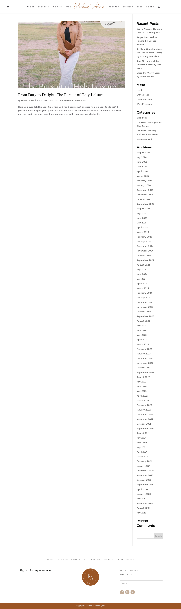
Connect (128, 7)
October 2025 (144, 199)
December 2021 (145, 414)
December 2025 (145, 190)
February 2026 (144, 180)
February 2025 (144, 236)
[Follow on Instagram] (127, 592)
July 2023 (141, 325)
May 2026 (142, 166)
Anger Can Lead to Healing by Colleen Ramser (147, 41)
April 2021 (142, 452)
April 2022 (142, 395)
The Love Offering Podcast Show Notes (68, 100)
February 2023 (144, 349)
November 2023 (145, 307)
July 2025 (141, 213)
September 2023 (145, 316)
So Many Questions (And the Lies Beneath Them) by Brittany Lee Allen (149, 53)
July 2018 (141, 512)
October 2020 (144, 480)
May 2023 (142, 335)
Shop (140, 7)
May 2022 (142, 391)
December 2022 (145, 358)
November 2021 (145, 419)
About (30, 7)
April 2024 (142, 283)
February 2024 (144, 293)
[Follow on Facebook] (122, 592)
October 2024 (144, 255)
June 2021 (142, 442)
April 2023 (142, 339)
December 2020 (145, 470)
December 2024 (145, 246)
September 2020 (145, 484)
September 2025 (145, 204)
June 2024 (142, 274)
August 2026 (143, 152)
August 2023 (143, 321)
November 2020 (145, 475)
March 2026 (143, 176)
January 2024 (144, 297)
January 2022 (144, 409)
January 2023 (144, 353)
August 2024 (143, 265)
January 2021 (143, 466)
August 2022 (143, 377)
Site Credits (127, 575)
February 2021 (144, 461)
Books (150, 7)
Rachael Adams (28, 100)
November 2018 (145, 503)
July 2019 (141, 498)
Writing (57, 7)
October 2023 (144, 311)
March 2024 (143, 288)
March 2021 (142, 456)
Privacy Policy (129, 571)
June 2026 (142, 162)
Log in (140, 90)
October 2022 (144, 367)
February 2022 (144, 405)
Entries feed (143, 94)
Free (68, 7)
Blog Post (142, 117)
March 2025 (143, 232)
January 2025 (144, 241)
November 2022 (145, 363)
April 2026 (142, 171)
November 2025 (145, 194)
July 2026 (142, 157)
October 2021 (144, 424)
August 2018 (143, 508)
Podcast (114, 7)
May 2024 (142, 279)
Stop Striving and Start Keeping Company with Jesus (149, 65)
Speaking (43, 7)
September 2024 (145, 260)
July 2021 (141, 437)
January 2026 (144, 185)
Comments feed (145, 99)
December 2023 (145, 302)
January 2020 (144, 494)
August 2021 (143, 433)
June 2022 (142, 386)
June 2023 (142, 330)
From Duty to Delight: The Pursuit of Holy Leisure (60, 94)
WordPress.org (144, 104)
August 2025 (143, 208)
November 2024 (145, 250)
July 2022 (141, 381)
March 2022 (143, 400)
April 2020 (142, 489)
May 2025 (142, 222)
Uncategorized (144, 139)
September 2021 (145, 428)
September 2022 (145, 372)
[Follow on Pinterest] (133, 592)
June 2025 (142, 218)
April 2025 (142, 227)
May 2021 (141, 447)
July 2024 (142, 269)
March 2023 (143, 344)
